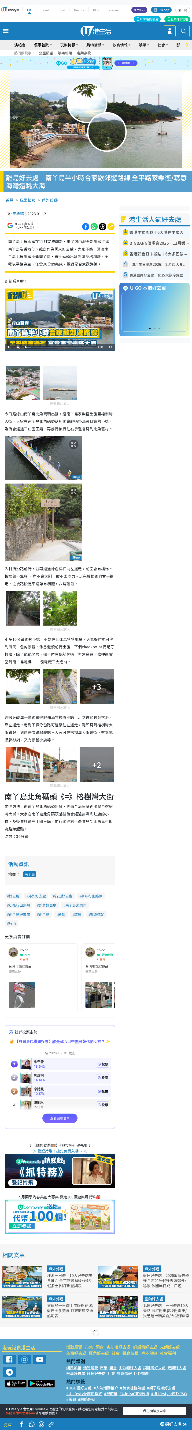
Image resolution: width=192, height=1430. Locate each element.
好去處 (14, 895)
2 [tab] (90, 58)
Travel (44, 10)
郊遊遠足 (97, 914)
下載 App (163, 10)
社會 (116, 1353)
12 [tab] (109, 63)
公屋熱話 (46, 52)
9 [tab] (94, 63)
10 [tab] (99, 63)
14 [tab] (99, 69)
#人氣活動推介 (105, 1388)
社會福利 (168, 1353)
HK (29, 10)
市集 (89, 1347)
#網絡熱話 (86, 1399)
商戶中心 (139, 10)
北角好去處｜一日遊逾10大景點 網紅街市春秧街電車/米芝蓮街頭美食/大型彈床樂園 (166, 1313)
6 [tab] (109, 58)
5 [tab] (104, 58)
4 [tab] (99, 58)
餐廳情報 (130, 1353)
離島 (77, 914)
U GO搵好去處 (149, 19)
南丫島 (29, 874)
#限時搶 (111, 1393)
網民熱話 (73, 1367)
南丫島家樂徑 (75, 905)
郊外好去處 (37, 895)
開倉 (100, 1347)
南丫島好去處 (19, 914)
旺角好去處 (99, 1353)
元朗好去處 (170, 1347)
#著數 (71, 1399)
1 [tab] (85, 58)
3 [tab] (94, 58)
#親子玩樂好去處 (161, 1388)
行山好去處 (63, 895)
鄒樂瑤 (18, 213)
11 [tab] (104, 63)
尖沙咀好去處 (118, 1347)
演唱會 (20, 45)
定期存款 (84, 52)
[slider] (59, 347)
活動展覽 (74, 1347)
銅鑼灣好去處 (145, 1347)
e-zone (114, 10)
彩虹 (61, 914)
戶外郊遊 (50, 200)
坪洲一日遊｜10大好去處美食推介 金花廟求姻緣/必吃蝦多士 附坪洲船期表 (69, 1280)
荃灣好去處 (76, 1353)
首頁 (10, 200)
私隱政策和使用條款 (20, 1413)
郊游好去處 (47, 905)
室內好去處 (153, 1299)
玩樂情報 (28, 200)
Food (61, 10)
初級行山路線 (19, 905)
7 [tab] (85, 63)
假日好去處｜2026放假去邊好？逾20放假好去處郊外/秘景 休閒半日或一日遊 (166, 1280)
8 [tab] (90, 63)
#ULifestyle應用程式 (84, 1393)
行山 (12, 923)
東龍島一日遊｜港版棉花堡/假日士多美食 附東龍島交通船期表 (70, 1310)
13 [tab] (94, 69)
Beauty (79, 10)
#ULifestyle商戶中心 (169, 1393)
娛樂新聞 (65, 52)
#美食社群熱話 (132, 1388)
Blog (96, 10)
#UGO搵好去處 (79, 1388)
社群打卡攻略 (179, 19)
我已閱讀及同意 (154, 1410)
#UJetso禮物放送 (134, 1393)
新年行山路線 (91, 895)
